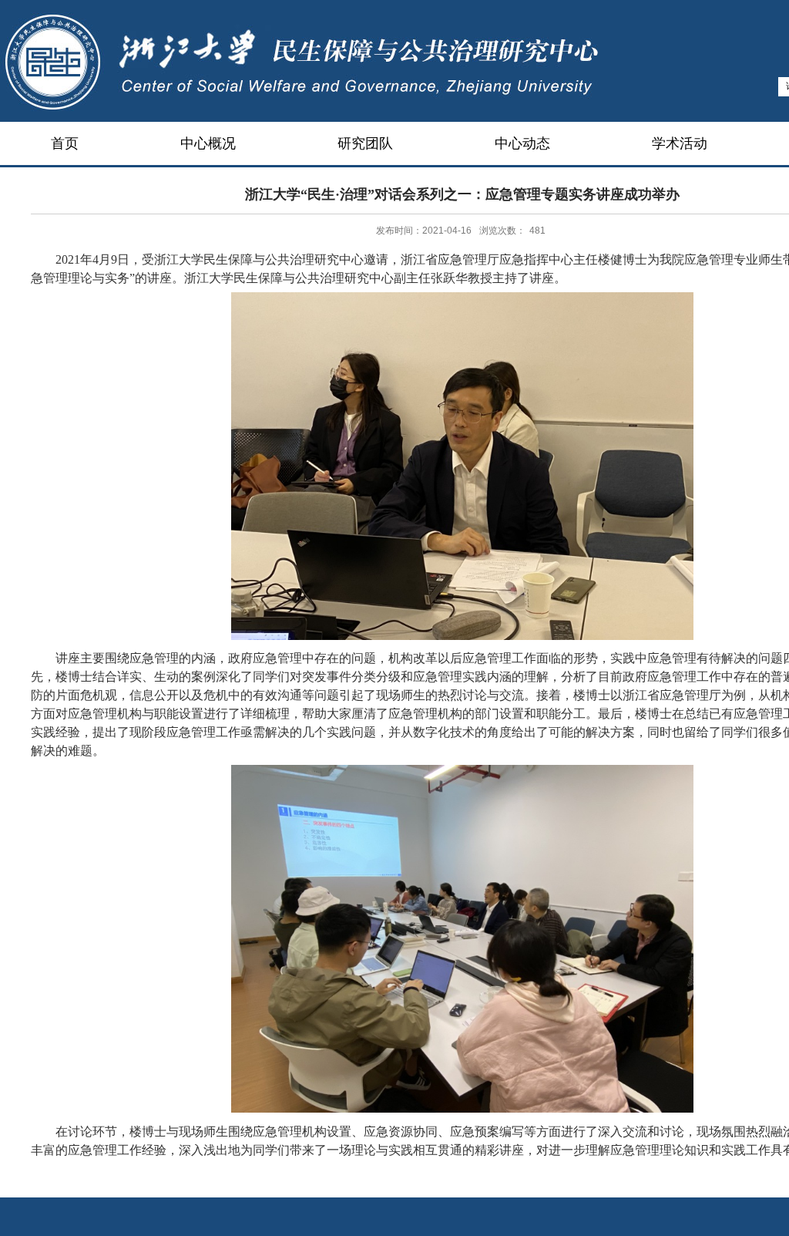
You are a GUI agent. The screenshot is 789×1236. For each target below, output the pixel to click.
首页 (65, 143)
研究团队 (365, 143)
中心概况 (208, 143)
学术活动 (679, 143)
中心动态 (522, 143)
